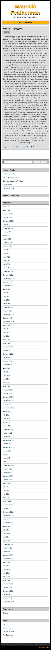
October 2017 (7, 361)
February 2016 (8, 429)
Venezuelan (37, 147)
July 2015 (6, 454)
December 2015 (8, 436)
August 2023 (7, 232)
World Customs (13, 28)
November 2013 (8, 515)
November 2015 (8, 440)
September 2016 (8, 408)
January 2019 (7, 311)
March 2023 (7, 239)
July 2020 (6, 253)
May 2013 (6, 537)
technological (27, 147)
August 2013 (7, 526)
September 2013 (8, 523)
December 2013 (8, 512)
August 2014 (7, 483)
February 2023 (8, 243)
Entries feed (7, 628)
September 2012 (8, 559)
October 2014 (7, 480)
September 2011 (8, 602)
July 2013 (6, 530)
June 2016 (6, 419)
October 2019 (7, 282)
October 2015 (7, 444)
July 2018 (6, 329)
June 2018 (6, 332)
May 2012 (6, 573)
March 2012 (7, 580)
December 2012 (8, 551)
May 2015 (6, 462)
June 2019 (6, 296)
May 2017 (6, 379)
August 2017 (7, 368)
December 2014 (8, 472)
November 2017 (8, 357)
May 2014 (6, 494)
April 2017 (6, 383)
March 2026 (7, 210)
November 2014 (8, 476)
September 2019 (8, 286)
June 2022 (6, 250)
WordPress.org (8, 635)
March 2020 (7, 268)
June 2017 (6, 375)
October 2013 (7, 519)
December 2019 (8, 275)
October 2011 (7, 598)
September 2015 (8, 447)
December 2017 (8, 354)
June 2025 (6, 225)
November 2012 (8, 555)
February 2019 (8, 307)
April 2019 (6, 300)
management (11, 147)
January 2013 (7, 548)
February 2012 (8, 584)
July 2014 (6, 487)
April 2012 (6, 577)
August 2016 (7, 411)
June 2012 (6, 569)
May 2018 (6, 336)
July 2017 (6, 372)
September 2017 (8, 365)
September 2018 (8, 322)
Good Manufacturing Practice (13, 181)
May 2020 (6, 261)
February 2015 (8, 465)
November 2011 (8, 594)
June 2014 (6, 490)
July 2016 (6, 415)
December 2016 (8, 397)
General (6, 33)
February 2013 (8, 544)
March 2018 (7, 343)
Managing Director (9, 174)
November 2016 (8, 401)
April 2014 (6, 498)
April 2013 (6, 541)
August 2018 (7, 325)
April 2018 (6, 340)
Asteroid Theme (44, 647)
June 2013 (6, 533)
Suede (19, 147)
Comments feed (8, 631)
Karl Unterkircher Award (11, 177)
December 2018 (8, 314)
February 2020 (8, 271)
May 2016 (6, 422)
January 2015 (7, 469)
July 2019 (6, 293)
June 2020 (6, 257)
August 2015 (7, 451)
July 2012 (6, 566)
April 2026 (6, 207)
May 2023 (6, 235)
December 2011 (8, 591)
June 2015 (6, 458)
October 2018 (7, 318)
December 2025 (8, 221)
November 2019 (8, 278)
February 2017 (8, 390)
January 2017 (7, 393)
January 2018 (7, 350)
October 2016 (7, 404)
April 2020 (6, 264)
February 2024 (8, 228)
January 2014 (7, 508)
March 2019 (7, 304)
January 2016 (7, 433)
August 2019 (7, 289)
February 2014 (8, 505)
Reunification (7, 185)
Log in (5, 624)
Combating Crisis (8, 188)
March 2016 (7, 426)
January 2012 (7, 587)
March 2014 (7, 501)
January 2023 (7, 246)
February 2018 (8, 347)
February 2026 (8, 214)
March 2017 (7, 386)
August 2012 (7, 562)
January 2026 (7, 217)
